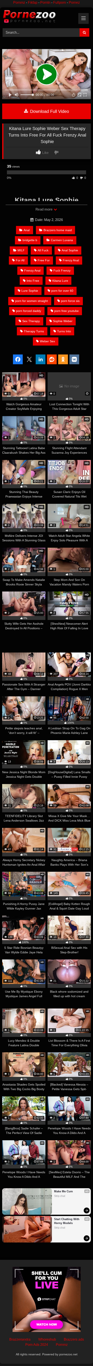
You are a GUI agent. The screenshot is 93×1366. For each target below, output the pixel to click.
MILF (21, 250)
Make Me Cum (63, 1191)
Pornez (74, 2)
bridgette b (29, 240)
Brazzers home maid (57, 230)
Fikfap (32, 2)
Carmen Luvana (62, 240)
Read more (44, 209)
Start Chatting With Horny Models (67, 1221)
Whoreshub (47, 1339)
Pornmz (19, 2)
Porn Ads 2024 (36, 1344)
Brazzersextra (19, 1339)
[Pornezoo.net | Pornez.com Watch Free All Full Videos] (38, 17)
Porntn (45, 2)
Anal (27, 230)
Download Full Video (49, 111)
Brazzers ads (74, 1339)
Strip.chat (59, 1196)
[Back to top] (79, 1353)
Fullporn (59, 2)
